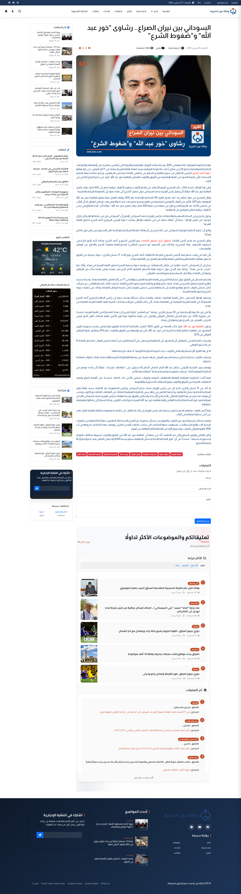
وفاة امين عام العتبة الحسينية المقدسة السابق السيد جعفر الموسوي (159, 588)
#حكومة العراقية (110, 454)
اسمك (208, 478)
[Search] (19, 11)
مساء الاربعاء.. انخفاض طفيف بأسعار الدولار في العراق (47, 62)
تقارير (129, 11)
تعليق (208, 499)
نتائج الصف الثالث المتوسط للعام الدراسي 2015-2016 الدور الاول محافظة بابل (153, 748)
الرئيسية (234, 2)
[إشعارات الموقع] (6, 11)
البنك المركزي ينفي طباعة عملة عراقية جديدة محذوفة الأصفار (47, 104)
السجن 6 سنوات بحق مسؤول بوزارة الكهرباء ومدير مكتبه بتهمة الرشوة (48, 129)
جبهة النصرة (164, 454)
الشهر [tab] (185, 565)
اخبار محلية (141, 11)
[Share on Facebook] (89, 48)
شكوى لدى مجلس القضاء (156, 240)
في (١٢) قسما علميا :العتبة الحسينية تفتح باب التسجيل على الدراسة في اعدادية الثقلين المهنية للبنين (144, 712)
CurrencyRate (64, 379)
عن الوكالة (105, 883)
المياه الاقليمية (94, 454)
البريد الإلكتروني (204, 488)
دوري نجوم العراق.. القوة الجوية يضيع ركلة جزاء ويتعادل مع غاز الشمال (159, 631)
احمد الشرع (81, 454)
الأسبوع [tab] (194, 565)
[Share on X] (86, 48)
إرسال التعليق (203, 521)
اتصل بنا (207, 2)
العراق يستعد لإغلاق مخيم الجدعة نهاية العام (46, 116)
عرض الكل (85, 542)
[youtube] (200, 827)
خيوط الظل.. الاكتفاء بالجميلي (176, 770)
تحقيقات (118, 11)
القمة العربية (176, 454)
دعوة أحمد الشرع (202, 173)
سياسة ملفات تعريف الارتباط (53, 883)
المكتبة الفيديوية (79, 11)
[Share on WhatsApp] (83, 48)
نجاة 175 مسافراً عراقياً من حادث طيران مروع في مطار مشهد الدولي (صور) (46, 49)
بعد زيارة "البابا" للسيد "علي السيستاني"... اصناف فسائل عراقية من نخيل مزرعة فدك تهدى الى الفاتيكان (152, 609)
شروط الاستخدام (91, 883)
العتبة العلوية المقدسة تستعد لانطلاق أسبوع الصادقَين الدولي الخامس (47, 76)
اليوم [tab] (202, 565)
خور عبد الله (124, 454)
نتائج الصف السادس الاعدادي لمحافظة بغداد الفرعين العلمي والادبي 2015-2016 (151, 730)
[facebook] (208, 827)
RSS (199, 2)
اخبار (156, 11)
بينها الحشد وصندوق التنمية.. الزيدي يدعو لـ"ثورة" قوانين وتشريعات (48, 35)
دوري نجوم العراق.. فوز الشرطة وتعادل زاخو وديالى (171, 674)
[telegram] (191, 827)
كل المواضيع (222, 2)
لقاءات (106, 11)
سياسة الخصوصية (75, 883)
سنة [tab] (177, 565)
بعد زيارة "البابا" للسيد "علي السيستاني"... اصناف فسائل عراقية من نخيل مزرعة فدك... (48, 413)
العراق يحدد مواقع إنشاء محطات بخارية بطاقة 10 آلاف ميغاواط (163, 654)
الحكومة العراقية (150, 454)
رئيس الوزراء (135, 454)
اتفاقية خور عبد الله (193, 326)
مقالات (95, 11)
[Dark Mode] (13, 11)
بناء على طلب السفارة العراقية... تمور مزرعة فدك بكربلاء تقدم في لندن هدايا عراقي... (46, 91)
